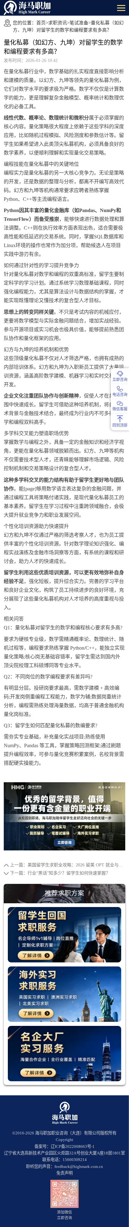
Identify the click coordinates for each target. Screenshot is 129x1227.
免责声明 (64, 1173)
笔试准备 (79, 22)
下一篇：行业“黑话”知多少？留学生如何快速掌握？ (60, 873)
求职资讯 (57, 22)
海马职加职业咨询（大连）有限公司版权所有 (75, 1133)
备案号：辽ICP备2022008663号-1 (64, 1146)
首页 (41, 22)
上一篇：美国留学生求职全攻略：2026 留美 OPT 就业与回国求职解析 (67, 865)
